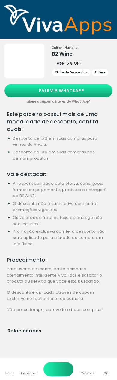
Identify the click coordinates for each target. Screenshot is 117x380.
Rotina (100, 72)
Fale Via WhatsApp (61, 91)
